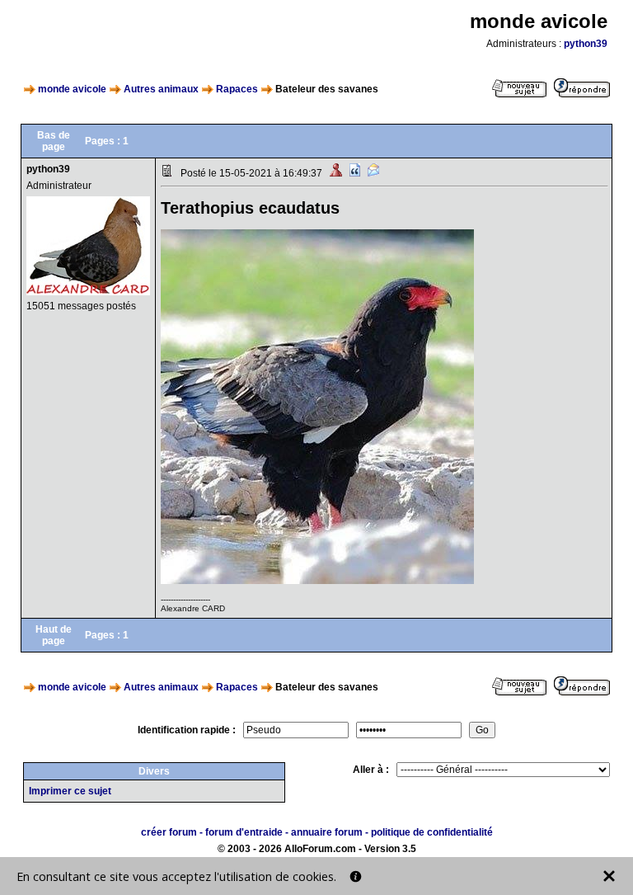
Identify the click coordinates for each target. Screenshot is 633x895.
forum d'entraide (244, 832)
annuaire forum (327, 832)
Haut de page (53, 635)
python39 (585, 43)
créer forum (169, 832)
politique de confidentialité (432, 832)
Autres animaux (161, 89)
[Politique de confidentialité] (355, 876)
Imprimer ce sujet (70, 791)
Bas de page (53, 141)
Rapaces (237, 89)
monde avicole (72, 89)
